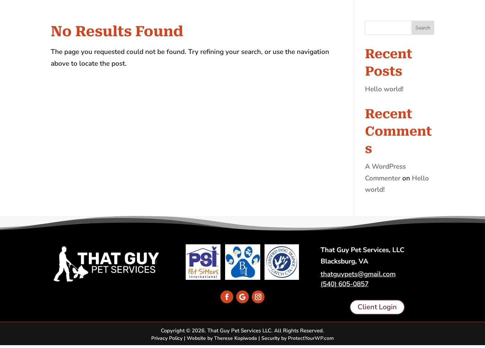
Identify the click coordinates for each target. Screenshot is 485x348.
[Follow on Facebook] (226, 296)
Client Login (377, 307)
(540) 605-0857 (345, 284)
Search (422, 28)
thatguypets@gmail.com (358, 274)
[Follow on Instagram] (258, 296)
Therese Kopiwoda (235, 338)
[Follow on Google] (242, 296)
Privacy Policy (166, 338)
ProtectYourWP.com (311, 338)
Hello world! (384, 89)
